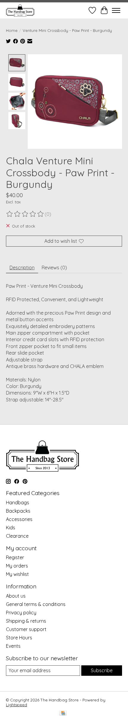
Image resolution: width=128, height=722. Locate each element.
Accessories (19, 519)
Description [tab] (22, 267)
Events (13, 646)
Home (12, 30)
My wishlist (17, 574)
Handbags (17, 502)
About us (16, 596)
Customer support (26, 629)
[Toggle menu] (116, 10)
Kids (10, 528)
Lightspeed (16, 704)
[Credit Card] (63, 713)
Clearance (17, 536)
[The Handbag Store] (20, 10)
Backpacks (18, 511)
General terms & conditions (35, 604)
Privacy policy (21, 613)
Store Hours (19, 638)
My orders (17, 566)
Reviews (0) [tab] (54, 267)
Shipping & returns (26, 621)
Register (15, 557)
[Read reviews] (25, 214)
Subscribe (102, 670)
